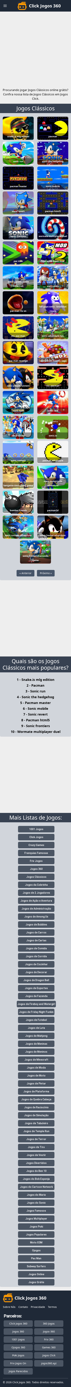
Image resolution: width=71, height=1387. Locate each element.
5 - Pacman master (35, 703)
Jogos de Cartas (36, 940)
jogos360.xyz (49, 1363)
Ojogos (36, 1250)
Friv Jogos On (18, 1363)
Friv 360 (49, 1339)
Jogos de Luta (36, 1027)
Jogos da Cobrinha (36, 884)
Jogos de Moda (36, 1067)
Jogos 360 (36, 868)
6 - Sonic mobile (35, 708)
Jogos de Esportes (36, 988)
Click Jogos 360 (18, 1323)
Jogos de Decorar (36, 972)
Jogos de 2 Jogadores (36, 892)
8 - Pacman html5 (35, 720)
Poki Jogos (18, 1355)
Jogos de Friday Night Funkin (36, 1012)
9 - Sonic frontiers (35, 726)
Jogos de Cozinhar (36, 964)
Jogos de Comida (36, 948)
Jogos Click (48, 1355)
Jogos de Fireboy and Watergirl (36, 1004)
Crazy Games (36, 845)
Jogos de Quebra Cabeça (36, 1099)
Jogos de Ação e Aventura (36, 900)
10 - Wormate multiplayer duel (35, 731)
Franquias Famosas (36, 853)
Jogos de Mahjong (36, 1035)
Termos (52, 1307)
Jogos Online (36, 1274)
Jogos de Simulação (36, 1115)
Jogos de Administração (36, 908)
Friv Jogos (36, 861)
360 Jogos (49, 1323)
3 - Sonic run (35, 691)
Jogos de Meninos (36, 1051)
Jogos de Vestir (36, 1155)
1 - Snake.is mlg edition (35, 679)
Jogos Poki (36, 1226)
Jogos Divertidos (36, 1163)
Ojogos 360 (18, 1347)
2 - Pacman (35, 685)
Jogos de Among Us (36, 916)
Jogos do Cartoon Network (36, 1186)
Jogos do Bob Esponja (36, 1178)
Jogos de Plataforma (36, 1091)
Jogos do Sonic (36, 1202)
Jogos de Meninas (36, 1043)
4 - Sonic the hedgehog (35, 697)
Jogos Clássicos (35, 108)
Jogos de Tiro (36, 1147)
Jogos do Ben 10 (36, 1171)
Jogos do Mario (36, 1194)
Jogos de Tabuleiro (36, 1123)
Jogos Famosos (36, 1210)
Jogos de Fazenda (36, 996)
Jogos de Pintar (36, 1083)
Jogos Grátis (36, 1282)
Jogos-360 (49, 1331)
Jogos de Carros (36, 932)
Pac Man (36, 1258)
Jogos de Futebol (36, 1019)
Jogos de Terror (36, 1139)
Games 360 (49, 1347)
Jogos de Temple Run (36, 1131)
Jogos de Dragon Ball (36, 980)
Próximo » (46, 573)
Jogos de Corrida (36, 956)
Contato (23, 1307)
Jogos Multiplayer (36, 1218)
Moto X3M (36, 1242)
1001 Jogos (36, 829)
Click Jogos (36, 837)
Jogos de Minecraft (36, 1059)
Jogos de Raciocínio (36, 1107)
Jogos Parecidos (18, 1371)
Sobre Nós (9, 1307)
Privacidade (38, 1307)
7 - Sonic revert (35, 714)
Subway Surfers (36, 1266)
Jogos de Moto (36, 1075)
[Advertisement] (35, 49)
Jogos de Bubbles (36, 924)
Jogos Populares (36, 1234)
